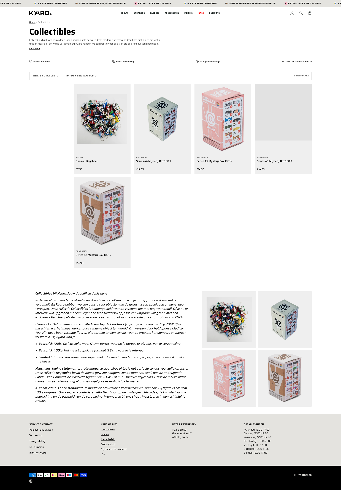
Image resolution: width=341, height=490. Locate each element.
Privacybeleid (108, 444)
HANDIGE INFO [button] (109, 424)
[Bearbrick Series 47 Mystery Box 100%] (102, 212)
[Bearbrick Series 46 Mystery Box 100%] (283, 119)
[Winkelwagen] (309, 13)
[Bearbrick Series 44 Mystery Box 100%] (162, 119)
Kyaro (301, 475)
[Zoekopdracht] (301, 13)
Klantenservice (38, 453)
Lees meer (34, 48)
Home (32, 22)
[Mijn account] (292, 13)
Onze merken (108, 429)
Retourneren (36, 447)
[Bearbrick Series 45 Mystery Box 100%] (222, 119)
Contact (105, 434)
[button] (139, 13)
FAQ (103, 454)
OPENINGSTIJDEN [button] (254, 424)
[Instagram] (31, 481)
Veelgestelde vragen (41, 430)
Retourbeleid (108, 439)
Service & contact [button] (41, 424)
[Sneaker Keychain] (102, 119)
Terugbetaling (37, 441)
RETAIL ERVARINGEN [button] (184, 424)
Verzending (35, 435)
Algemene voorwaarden (114, 449)
